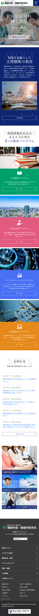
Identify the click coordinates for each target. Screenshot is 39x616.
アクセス (4, 596)
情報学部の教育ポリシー (13, 472)
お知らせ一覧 (19, 434)
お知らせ (22, 593)
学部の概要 (19, 118)
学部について (6, 548)
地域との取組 (6, 590)
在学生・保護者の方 (26, 584)
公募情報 (4, 593)
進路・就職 (6, 507)
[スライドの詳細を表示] (19, 25)
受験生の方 (5, 584)
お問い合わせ (24, 596)
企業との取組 (24, 587)
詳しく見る (19, 189)
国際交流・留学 (26, 490)
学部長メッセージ (8, 490)
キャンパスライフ (8, 563)
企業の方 (4, 587)
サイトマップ (6, 599)
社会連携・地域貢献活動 (27, 590)
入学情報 (24, 507)
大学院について (7, 578)
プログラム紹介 (7, 553)
